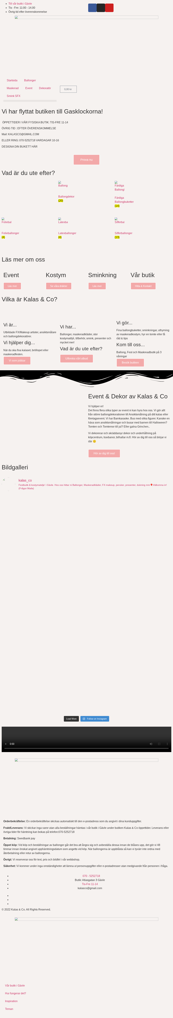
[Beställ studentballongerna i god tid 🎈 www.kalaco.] (108, 602)
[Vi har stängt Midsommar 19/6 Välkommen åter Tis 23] (150, 501)
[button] (30, 101)
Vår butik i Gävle (15, 985)
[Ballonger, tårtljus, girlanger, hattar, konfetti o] (108, 690)
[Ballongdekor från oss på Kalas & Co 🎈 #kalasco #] (22, 674)
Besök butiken (130, 362)
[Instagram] (101, 8)
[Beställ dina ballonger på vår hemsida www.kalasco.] (150, 684)
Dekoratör (45, 88)
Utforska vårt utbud (76, 358)
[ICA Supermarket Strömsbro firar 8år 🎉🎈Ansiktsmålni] (65, 634)
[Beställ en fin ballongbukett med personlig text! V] (150, 561)
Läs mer (12, 286)
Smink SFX (13, 96)
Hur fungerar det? (15, 993)
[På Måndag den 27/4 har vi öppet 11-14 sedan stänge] (22, 630)
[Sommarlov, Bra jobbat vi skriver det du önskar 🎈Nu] (65, 561)
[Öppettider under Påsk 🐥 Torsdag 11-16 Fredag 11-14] (150, 636)
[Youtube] (109, 8)
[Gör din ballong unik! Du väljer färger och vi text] (108, 644)
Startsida (12, 80)
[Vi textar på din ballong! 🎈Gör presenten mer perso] (65, 604)
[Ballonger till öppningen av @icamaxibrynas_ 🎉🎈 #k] (65, 676)
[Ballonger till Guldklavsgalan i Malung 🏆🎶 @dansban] (108, 507)
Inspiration (11, 1001)
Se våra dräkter (58, 286)
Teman (9, 1008)
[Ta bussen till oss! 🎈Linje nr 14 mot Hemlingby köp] (22, 549)
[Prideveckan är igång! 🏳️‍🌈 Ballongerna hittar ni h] (22, 509)
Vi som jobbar (17, 360)
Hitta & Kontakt (143, 286)
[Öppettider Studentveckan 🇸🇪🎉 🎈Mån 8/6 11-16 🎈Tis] (108, 557)
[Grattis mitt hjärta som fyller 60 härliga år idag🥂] (150, 598)
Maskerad (13, 88)
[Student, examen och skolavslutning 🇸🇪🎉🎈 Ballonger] (22, 600)
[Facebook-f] (92, 8)
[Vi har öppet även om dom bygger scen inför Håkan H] (65, 515)
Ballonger (30, 80)
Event (28, 88)
